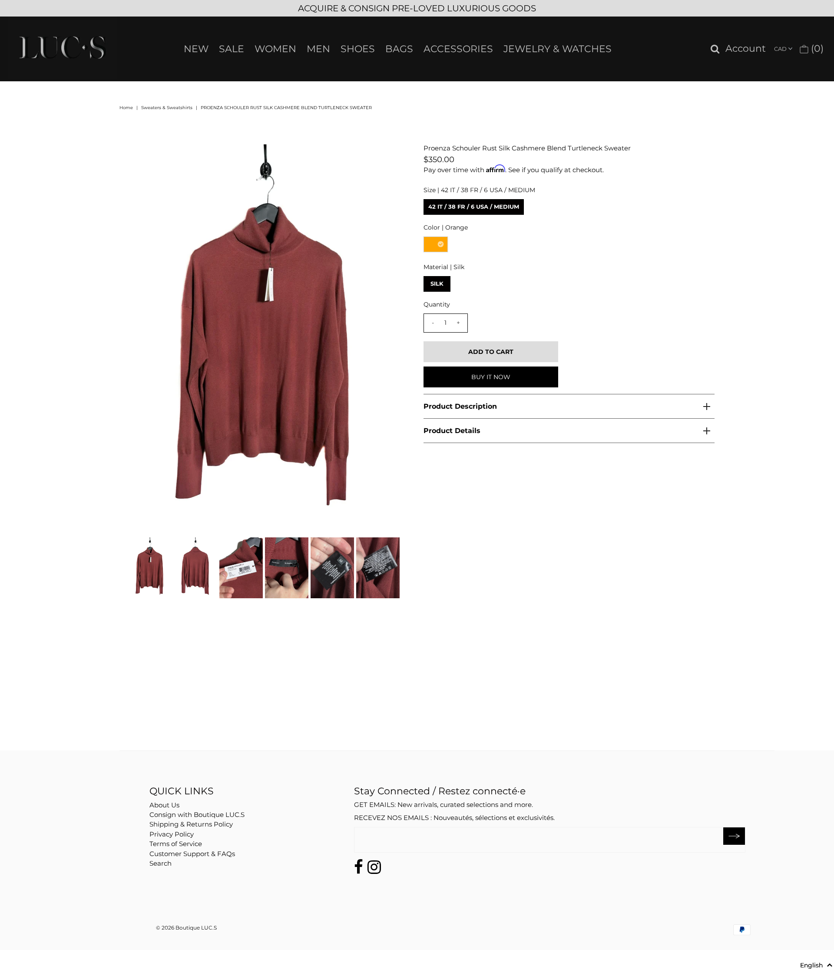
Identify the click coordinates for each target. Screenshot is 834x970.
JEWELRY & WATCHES (557, 49)
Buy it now (490, 377)
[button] (816, 965)
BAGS (399, 49)
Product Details (452, 431)
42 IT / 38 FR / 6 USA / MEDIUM (473, 206)
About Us (164, 805)
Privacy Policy (171, 834)
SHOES (358, 49)
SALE (231, 49)
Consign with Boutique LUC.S (197, 814)
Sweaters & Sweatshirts (166, 107)
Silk (436, 283)
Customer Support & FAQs (192, 854)
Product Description (460, 406)
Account (745, 48)
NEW (196, 49)
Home (126, 107)
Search (160, 863)
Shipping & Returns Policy (191, 824)
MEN (318, 49)
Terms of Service (175, 844)
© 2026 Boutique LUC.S (186, 927)
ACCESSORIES (458, 49)
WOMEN (275, 49)
